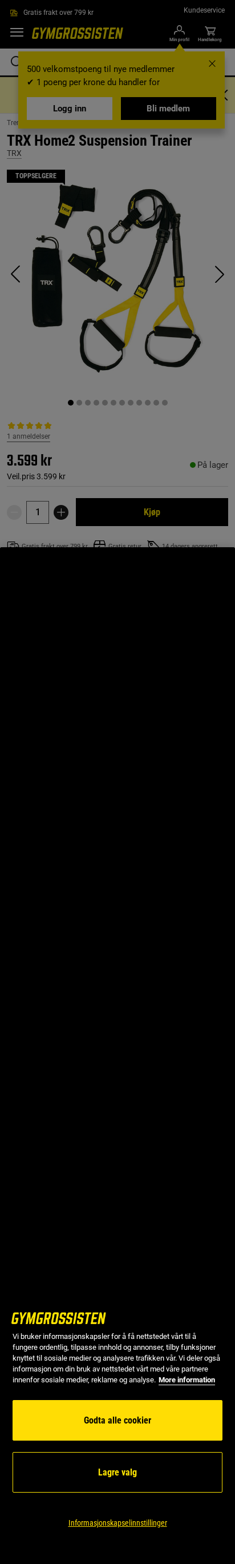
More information (187, 1379)
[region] (117, 1055)
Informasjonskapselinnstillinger (117, 1522)
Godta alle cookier (117, 1420)
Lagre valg (117, 1472)
